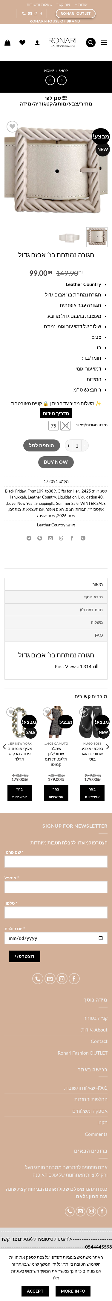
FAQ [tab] (99, 635)
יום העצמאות (33, 509)
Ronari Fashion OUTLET (83, 1052)
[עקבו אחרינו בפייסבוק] (41, 14)
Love (11, 503)
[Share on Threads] (61, 538)
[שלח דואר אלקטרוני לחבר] (51, 538)
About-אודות (94, 1029)
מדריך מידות (56, 413)
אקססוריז (96, 509)
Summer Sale (67, 503)
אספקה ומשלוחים (90, 1111)
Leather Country (42, 497)
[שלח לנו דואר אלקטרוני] (30, 14)
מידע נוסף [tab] (93, 596)
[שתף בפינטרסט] (40, 538)
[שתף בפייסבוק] (72, 538)
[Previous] (107, 758)
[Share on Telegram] (29, 538)
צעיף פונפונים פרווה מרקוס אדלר (19, 753)
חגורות (81, 509)
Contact (99, 1041)
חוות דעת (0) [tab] (91, 609)
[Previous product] (50, 80)
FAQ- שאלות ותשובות (86, 1088)
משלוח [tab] (97, 622)
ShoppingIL (45, 503)
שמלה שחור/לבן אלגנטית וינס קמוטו (56, 756)
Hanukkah (17, 497)
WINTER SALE (93, 503)
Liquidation (67, 497)
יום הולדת (14, 928)
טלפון (11, 903)
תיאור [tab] (98, 584)
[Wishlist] (22, 42)
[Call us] (24, 14)
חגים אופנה (54, 509)
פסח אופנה (46, 515)
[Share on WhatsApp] (83, 538)
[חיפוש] (91, 43)
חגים (70, 509)
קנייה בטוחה (95, 1018)
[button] (104, 42)
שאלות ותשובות (39, 4)
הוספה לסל (41, 445)
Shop (63, 71)
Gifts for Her (68, 491)
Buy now (56, 462)
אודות (83, 4)
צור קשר (63, 4)
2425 (86, 491)
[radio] (65, 425)
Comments (96, 1134)
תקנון (102, 1122)
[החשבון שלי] (37, 42)
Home (49, 71)
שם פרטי (14, 852)
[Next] (4, 758)
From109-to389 (41, 491)
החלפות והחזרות (91, 1099)
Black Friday (15, 491)
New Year (25, 503)
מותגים (15, 509)
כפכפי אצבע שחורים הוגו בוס (92, 753)
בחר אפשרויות (92, 793)
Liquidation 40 (90, 497)
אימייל (11, 877)
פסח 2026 (66, 515)
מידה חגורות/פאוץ (92, 425)
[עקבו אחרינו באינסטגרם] (35, 14)
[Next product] (61, 80)
